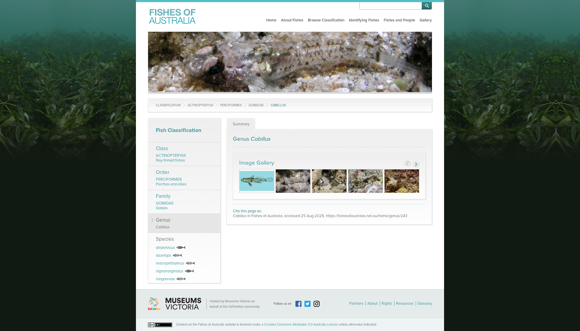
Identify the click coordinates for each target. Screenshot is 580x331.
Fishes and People (399, 20)
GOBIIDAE (256, 105)
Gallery (426, 20)
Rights (387, 303)
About (372, 303)
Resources (405, 303)
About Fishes (292, 20)
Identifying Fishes (364, 20)
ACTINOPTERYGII (200, 105)
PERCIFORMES (231, 105)
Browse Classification (326, 20)
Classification (168, 105)
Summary (241, 124)
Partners (356, 303)
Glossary (424, 303)
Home (271, 20)
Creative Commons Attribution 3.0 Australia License (301, 324)
